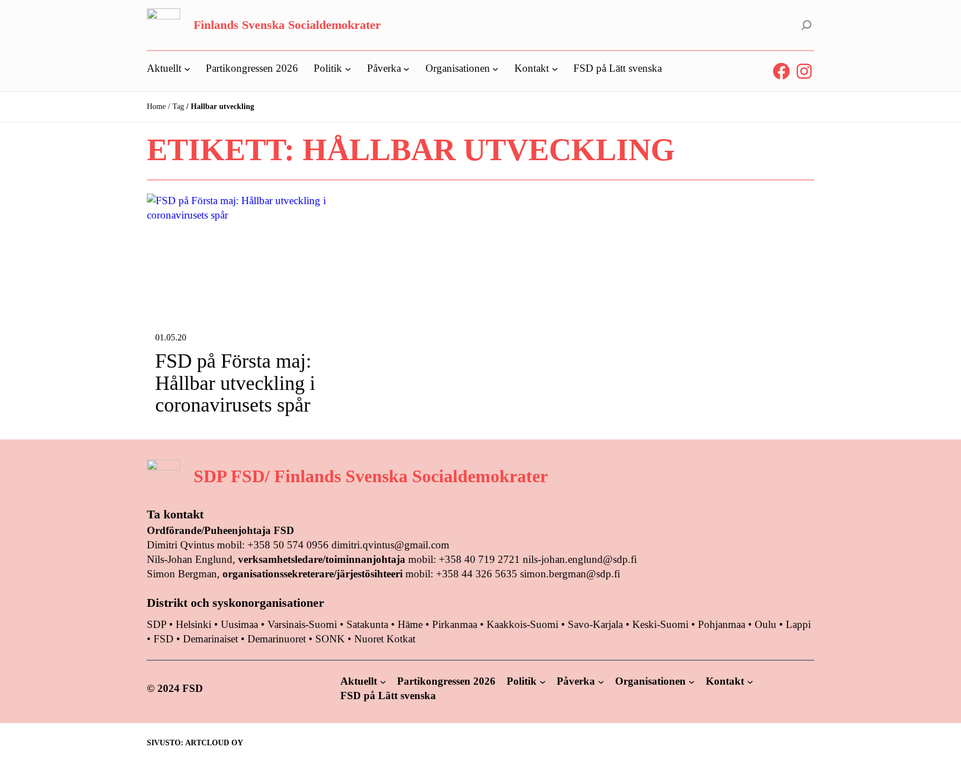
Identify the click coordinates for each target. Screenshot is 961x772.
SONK (330, 639)
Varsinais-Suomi (302, 624)
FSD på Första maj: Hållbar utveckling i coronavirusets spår (235, 383)
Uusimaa (239, 624)
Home (156, 106)
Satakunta (367, 624)
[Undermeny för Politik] (348, 68)
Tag (178, 106)
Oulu (765, 624)
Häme (411, 624)
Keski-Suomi (660, 624)
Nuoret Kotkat (384, 639)
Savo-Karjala (595, 624)
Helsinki (195, 624)
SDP (156, 624)
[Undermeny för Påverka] (406, 68)
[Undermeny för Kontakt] (555, 68)
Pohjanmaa (723, 624)
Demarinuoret (276, 639)
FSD (163, 639)
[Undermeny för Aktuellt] (187, 68)
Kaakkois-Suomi (522, 624)
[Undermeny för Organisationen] (495, 68)
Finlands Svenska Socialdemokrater (287, 25)
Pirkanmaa (454, 624)
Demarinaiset (210, 639)
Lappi (798, 624)
